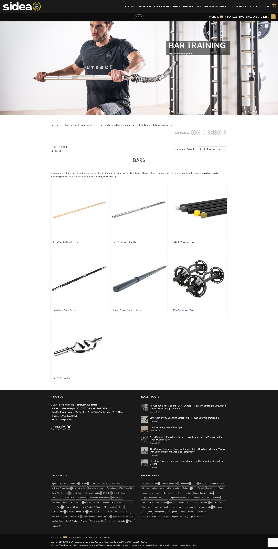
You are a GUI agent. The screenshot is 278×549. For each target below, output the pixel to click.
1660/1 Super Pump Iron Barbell (127, 310)
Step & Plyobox (72, 521)
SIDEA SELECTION (191, 6)
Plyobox (204, 502)
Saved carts (252, 17)
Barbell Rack (211, 488)
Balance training (79, 488)
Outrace (172, 502)
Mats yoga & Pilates (71, 507)
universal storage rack (151, 516)
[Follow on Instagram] (58, 427)
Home (54, 147)
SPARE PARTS (104, 516)
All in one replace (174, 488)
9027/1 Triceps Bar (61, 378)
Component (56, 497)
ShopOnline (213, 17)
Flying (210, 493)
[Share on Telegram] (225, 132)
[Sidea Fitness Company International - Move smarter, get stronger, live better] (21, 6)
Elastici (188, 493)
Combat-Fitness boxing (121, 493)
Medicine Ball (161, 502)
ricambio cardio (204, 507)
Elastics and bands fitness (99, 497)
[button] (270, 6)
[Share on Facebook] (193, 132)
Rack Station (57, 516)
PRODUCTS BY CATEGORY (216, 6)
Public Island (220, 502)
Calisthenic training (92, 493)
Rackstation (147, 507)
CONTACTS (255, 6)
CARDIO (141, 6)
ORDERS (265, 17)
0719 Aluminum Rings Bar (125, 242)
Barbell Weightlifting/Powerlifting (121, 488)
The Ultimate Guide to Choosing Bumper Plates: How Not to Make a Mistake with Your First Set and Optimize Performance (188, 450)
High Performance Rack (179, 497)
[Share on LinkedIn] (214, 132)
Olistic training (110, 507)
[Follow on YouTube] (69, 427)
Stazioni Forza (57, 521)
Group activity (76, 502)
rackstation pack (161, 507)
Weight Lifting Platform (172, 516)
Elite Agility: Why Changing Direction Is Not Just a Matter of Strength (184, 417)
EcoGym (178, 493)
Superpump (172, 512)
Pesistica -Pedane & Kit (76, 512)
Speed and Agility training (122, 516)
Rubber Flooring (88, 516)
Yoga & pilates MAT (193, 516)
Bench (221, 488)
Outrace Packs (58, 512)
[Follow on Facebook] (53, 427)
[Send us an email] (63, 427)
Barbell (201, 488)
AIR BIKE (63, 483)
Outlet (121, 507)
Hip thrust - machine (200, 497)
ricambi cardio (189, 507)
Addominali (184, 483)
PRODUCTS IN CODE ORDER (117, 512)
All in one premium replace (153, 488)
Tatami (131, 521)
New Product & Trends (92, 507)
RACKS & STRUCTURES (167, 6)
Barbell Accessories (96, 488)
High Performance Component (96, 502)
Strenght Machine (97, 521)
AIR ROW (74, 483)
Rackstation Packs (72, 516)
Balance (186, 488)
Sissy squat (218, 507)
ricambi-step (176, 507)
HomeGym (56, 507)
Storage (84, 521)
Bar (193, 488)
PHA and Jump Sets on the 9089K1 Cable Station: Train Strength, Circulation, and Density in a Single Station (188, 407)
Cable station (75, 493)
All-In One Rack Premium (113, 483)
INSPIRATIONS (239, 6)
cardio (158, 493)
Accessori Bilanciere (168, 483)
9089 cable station (150, 483)
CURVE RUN (69, 497)
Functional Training (59, 502)
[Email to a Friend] (204, 132)
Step (150, 512)
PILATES (151, 6)
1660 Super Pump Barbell (64, 310)
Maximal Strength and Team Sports (167, 427)
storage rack (159, 512)
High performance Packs (122, 502)
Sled (144, 512)
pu (211, 502)
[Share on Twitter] (198, 132)
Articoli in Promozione (61, 488)
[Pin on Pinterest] (209, 132)
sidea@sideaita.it (66, 419)
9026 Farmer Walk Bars (183, 310)
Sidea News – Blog (234, 17)
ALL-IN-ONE (94, 483)
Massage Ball (147, 502)
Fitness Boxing (199, 493)
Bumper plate (147, 493)
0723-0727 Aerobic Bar (183, 242)
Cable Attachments (60, 493)
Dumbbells (81, 497)
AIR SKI (83, 483)
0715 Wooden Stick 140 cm (65, 242)
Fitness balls (117, 497)
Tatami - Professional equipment (193, 512)
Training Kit (56, 526)
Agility (54, 483)
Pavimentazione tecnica (188, 502)
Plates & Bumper (95, 512)
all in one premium (216, 483)
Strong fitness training (116, 521)
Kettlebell (216, 497)
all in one (202, 483)
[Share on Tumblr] (219, 132)
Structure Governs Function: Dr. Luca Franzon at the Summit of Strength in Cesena (187, 462)
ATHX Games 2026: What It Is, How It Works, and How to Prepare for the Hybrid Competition (186, 438)
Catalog (128, 6)
